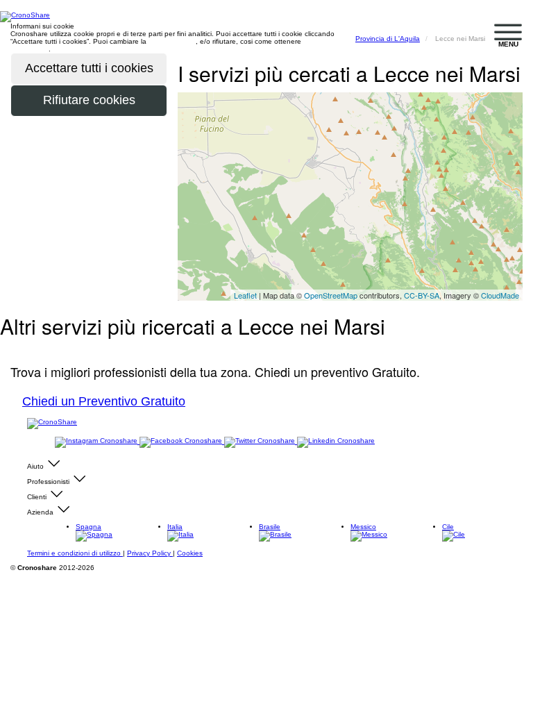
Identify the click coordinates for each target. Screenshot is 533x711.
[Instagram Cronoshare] (97, 441)
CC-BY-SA (421, 295)
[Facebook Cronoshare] (181, 441)
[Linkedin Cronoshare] (336, 441)
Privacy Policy (150, 553)
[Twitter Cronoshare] (260, 441)
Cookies (190, 553)
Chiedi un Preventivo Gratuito (103, 401)
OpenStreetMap (330, 295)
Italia (175, 526)
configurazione (172, 41)
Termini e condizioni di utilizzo (75, 553)
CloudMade (500, 295)
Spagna (88, 526)
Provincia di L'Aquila (387, 38)
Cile (448, 526)
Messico (363, 526)
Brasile (269, 526)
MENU (508, 44)
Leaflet (245, 295)
